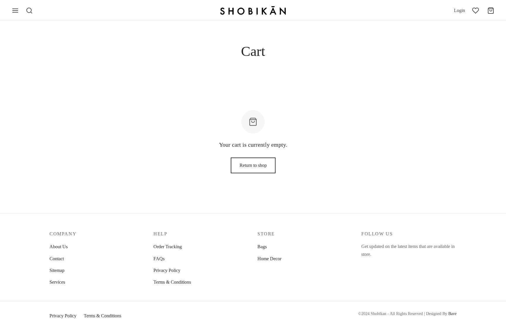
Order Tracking (167, 246)
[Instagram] (389, 265)
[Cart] (490, 10)
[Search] (29, 10)
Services (57, 282)
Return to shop (253, 165)
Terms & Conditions (172, 282)
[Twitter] (377, 265)
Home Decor (269, 258)
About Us (58, 246)
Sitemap (56, 270)
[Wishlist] (476, 10)
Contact (56, 258)
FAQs (159, 258)
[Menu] (15, 10)
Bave (452, 313)
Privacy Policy (166, 270)
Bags (262, 246)
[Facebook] (365, 265)
